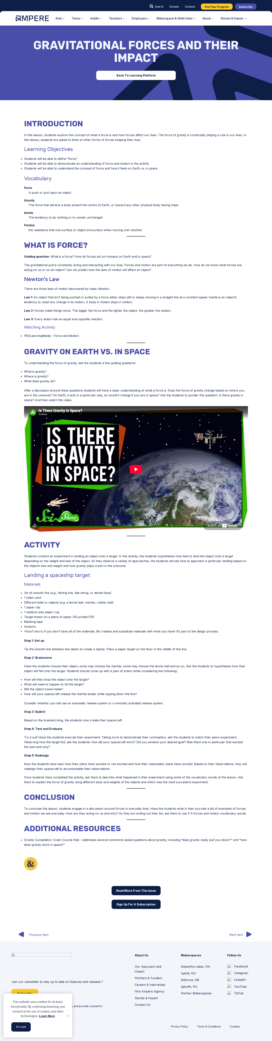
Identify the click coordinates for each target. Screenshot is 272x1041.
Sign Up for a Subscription (136, 904)
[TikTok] (235, 993)
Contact (190, 6)
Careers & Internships (150, 985)
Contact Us (142, 1005)
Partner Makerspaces (196, 993)
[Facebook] (237, 966)
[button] (157, 6)
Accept (21, 1026)
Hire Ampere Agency (149, 991)
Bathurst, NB (190, 980)
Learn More (47, 1016)
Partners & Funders (148, 978)
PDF (91, 617)
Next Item (236, 935)
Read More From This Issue (136, 890)
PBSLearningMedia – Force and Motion (51, 336)
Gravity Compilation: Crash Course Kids (51, 840)
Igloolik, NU (189, 986)
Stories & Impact (146, 998)
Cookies (235, 1026)
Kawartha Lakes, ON (195, 966)
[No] (67, 1015)
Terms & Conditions (209, 1026)
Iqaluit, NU (188, 973)
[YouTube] (237, 986)
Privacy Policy (179, 1026)
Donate (174, 6)
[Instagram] (237, 973)
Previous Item (38, 935)
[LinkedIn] (236, 979)
